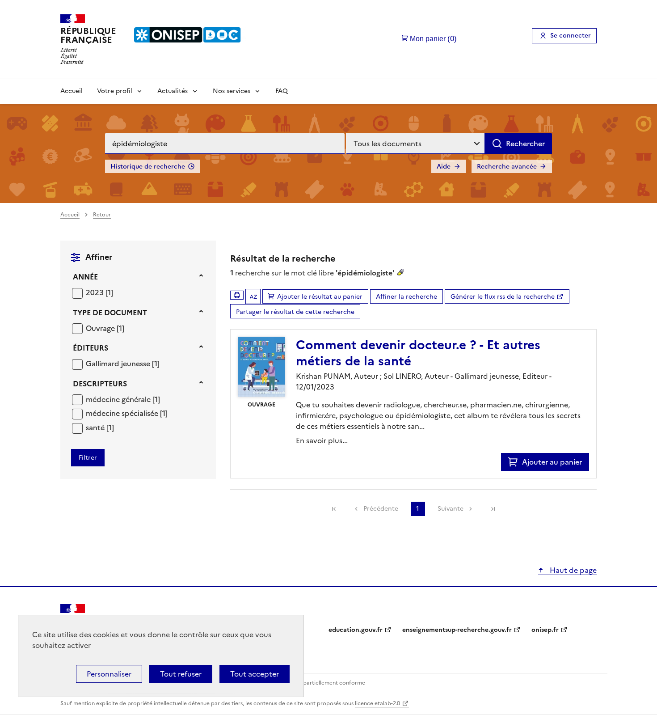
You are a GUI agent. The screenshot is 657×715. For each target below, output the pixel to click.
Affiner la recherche (406, 296)
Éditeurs (90, 348)
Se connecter (570, 35)
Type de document (110, 312)
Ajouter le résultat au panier (319, 296)
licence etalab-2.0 (377, 703)
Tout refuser (181, 673)
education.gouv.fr (355, 630)
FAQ (281, 91)
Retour (102, 215)
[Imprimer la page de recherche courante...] (237, 295)
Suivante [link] (450, 508)
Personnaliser (109, 673)
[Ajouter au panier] (515, 462)
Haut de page (572, 570)
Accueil (71, 91)
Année (85, 276)
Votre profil (114, 91)
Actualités (172, 91)
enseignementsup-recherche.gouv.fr (457, 630)
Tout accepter (254, 673)
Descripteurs (100, 383)
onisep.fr (545, 630)
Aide (444, 166)
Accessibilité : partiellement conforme (316, 683)
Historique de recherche (147, 166)
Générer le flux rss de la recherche (503, 296)
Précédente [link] (380, 508)
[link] (334, 509)
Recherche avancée (507, 166)
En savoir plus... (322, 440)
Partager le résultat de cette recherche (295, 312)
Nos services (231, 91)
